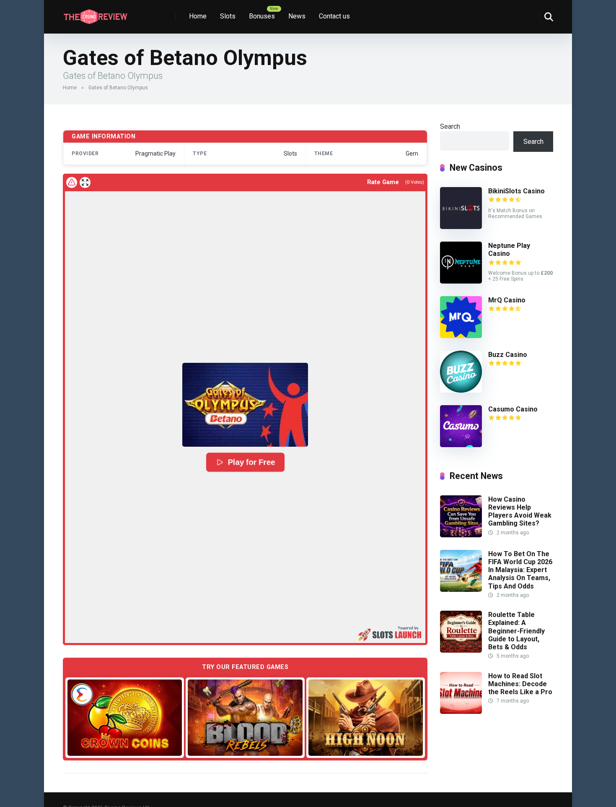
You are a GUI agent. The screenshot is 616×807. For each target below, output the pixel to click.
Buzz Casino (507, 355)
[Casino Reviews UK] (95, 13)
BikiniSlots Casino (516, 191)
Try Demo (124, 717)
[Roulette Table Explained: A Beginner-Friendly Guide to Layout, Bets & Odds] (461, 650)
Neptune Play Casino (509, 250)
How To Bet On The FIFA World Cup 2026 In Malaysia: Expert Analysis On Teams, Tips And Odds (520, 570)
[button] (245, 405)
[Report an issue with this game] (71, 182)
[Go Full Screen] (85, 182)
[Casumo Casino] (461, 445)
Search (450, 126)
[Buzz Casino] (461, 390)
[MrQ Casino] (461, 336)
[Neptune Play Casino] (461, 281)
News (296, 16)
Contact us (334, 16)
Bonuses (262, 16)
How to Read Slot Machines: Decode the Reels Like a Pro (520, 684)
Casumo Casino (513, 409)
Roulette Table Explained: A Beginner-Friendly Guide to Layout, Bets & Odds (516, 631)
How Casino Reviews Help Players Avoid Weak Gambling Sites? (519, 511)
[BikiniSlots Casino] (461, 227)
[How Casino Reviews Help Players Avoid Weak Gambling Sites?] (461, 535)
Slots (228, 16)
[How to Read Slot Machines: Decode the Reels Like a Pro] (461, 712)
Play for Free (251, 462)
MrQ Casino (506, 300)
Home (198, 16)
